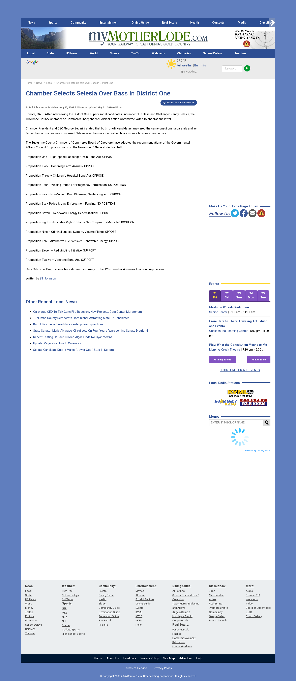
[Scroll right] (272, 22)
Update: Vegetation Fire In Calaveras (57, 343)
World (94, 53)
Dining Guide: (181, 586)
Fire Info (103, 624)
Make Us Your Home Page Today (233, 206)
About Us (113, 658)
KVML (139, 612)
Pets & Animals (218, 620)
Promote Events (218, 607)
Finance (176, 633)
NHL (64, 621)
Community (78, 22)
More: (250, 586)
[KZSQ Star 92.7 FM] (224, 401)
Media (242, 22)
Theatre (140, 595)
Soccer (66, 625)
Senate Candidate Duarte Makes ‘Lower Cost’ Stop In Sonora (73, 350)
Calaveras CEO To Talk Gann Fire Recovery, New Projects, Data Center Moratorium (87, 312)
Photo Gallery (254, 616)
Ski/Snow (67, 599)
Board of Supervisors (258, 607)
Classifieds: (217, 586)
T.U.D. (249, 612)
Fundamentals (180, 629)
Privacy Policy (150, 658)
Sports (52, 22)
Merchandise (216, 595)
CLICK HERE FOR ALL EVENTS (240, 370)
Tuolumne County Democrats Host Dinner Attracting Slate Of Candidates (81, 318)
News (31, 22)
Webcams (158, 53)
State (50, 53)
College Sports (71, 629)
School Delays (212, 53)
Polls (139, 624)
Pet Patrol (105, 620)
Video (249, 603)
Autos (212, 599)
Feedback (129, 658)
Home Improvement (184, 638)
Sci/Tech (30, 628)
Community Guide (109, 607)
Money (114, 53)
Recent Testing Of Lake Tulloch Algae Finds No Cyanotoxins (72, 337)
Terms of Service (135, 668)
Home (98, 658)
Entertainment (108, 22)
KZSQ (139, 616)
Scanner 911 (253, 595)
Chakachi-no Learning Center (228, 331)
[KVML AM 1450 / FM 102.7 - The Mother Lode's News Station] (241, 392)
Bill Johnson (48, 278)
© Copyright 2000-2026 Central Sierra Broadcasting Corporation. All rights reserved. (148, 676)
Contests (218, 22)
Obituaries (184, 53)
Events (103, 590)
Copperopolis (180, 620)
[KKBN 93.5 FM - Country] (253, 401)
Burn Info (200, 65)
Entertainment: (146, 586)
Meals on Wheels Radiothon (229, 307)
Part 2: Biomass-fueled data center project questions (68, 324)
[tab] (215, 295)
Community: (107, 586)
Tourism (240, 53)
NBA (64, 616)
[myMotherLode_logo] (148, 38)
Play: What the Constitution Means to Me (238, 345)
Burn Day (67, 590)
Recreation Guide (109, 616)
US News (72, 53)
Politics (29, 616)
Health (194, 22)
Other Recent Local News (51, 301)
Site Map (169, 658)
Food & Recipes (145, 599)
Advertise (185, 658)
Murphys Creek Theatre (224, 349)
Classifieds (267, 22)
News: (29, 586)
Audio (249, 590)
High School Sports (73, 633)
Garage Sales (217, 616)
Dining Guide (140, 22)
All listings (178, 590)
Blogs (102, 603)
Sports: (67, 603)
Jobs (212, 590)
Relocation (178, 642)
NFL (64, 608)
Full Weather (185, 65)
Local (31, 53)
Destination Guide (109, 612)
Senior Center (218, 312)
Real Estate (169, 22)
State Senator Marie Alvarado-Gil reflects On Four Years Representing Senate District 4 (90, 330)
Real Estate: (180, 624)
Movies (140, 590)
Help (199, 658)
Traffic (135, 53)
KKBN (139, 620)
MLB (64, 612)
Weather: (68, 586)
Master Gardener (182, 646)
